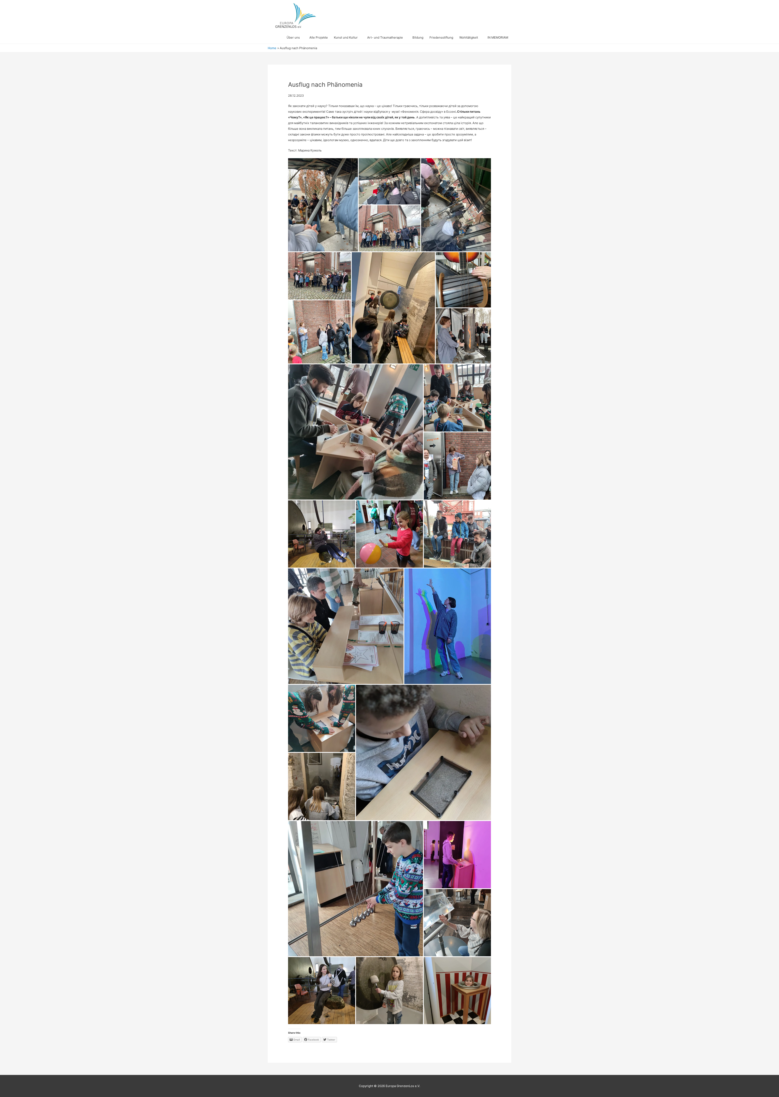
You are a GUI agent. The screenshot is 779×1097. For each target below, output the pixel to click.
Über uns (293, 37)
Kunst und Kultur (346, 37)
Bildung (417, 37)
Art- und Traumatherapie (385, 37)
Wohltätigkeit (468, 37)
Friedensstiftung (441, 37)
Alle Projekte (318, 37)
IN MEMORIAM (497, 37)
